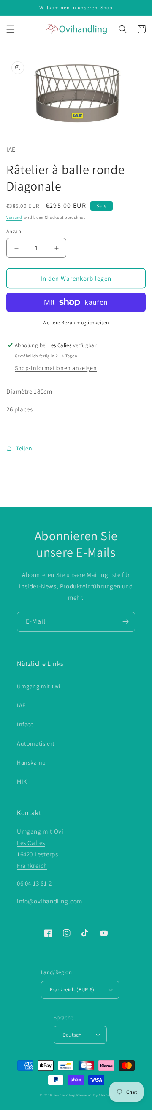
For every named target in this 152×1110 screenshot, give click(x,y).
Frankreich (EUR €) (72, 989)
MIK (22, 781)
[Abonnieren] (125, 622)
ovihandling (65, 1095)
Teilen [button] (24, 448)
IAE (21, 705)
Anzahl (14, 231)
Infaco (25, 724)
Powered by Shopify (94, 1095)
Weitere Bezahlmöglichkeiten (76, 322)
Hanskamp (31, 762)
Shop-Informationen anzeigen (56, 368)
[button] (10, 29)
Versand (14, 217)
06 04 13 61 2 (34, 883)
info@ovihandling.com (49, 901)
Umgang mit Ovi (38, 686)
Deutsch (72, 1034)
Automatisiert (36, 743)
